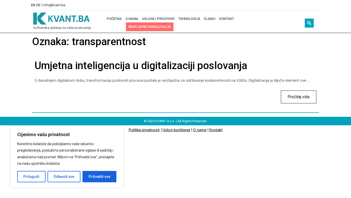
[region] (66, 157)
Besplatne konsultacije (149, 27)
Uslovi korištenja (176, 130)
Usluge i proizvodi (158, 19)
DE (38, 5)
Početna (114, 19)
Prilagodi (31, 177)
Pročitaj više (295, 94)
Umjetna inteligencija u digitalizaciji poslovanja (141, 66)
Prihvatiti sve (99, 177)
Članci (210, 19)
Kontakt (226, 19)
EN (33, 5)
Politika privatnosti (144, 130)
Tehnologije (189, 19)
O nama (131, 19)
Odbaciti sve (63, 177)
